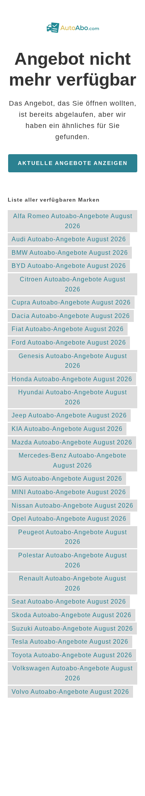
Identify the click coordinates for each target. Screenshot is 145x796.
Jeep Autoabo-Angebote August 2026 (69, 415)
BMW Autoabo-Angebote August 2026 (70, 252)
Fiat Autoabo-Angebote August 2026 (68, 329)
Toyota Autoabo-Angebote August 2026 (72, 655)
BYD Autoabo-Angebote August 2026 (69, 266)
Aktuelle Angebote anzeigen (73, 163)
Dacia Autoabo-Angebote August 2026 (71, 316)
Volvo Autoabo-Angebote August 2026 (70, 691)
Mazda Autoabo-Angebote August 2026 (72, 442)
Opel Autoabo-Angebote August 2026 (69, 518)
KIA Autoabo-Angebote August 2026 (67, 429)
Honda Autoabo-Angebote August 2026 (72, 379)
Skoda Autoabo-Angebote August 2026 (71, 615)
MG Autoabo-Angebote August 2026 (67, 478)
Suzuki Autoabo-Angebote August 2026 (72, 628)
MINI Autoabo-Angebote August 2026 (69, 492)
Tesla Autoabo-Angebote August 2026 (70, 641)
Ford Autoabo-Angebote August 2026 (69, 342)
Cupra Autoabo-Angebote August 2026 (71, 302)
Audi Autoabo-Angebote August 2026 (69, 239)
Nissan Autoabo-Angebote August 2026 (72, 505)
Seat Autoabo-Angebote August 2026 (69, 601)
